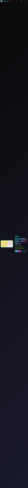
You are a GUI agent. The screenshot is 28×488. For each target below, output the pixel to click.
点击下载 (26, 1)
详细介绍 (17, 1)
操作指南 (21, 1)
